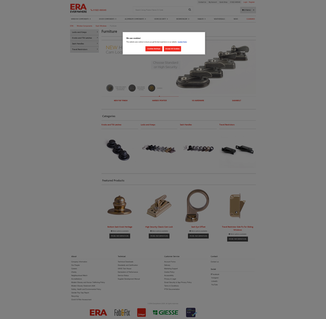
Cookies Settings (153, 49)
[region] (164, 43)
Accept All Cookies (172, 49)
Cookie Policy (182, 42)
